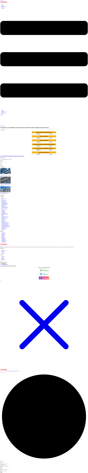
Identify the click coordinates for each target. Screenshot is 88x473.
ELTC (2, 208)
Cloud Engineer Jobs (4, 202)
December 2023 (4, 240)
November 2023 (4, 241)
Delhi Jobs (3, 206)
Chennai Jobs (3, 201)
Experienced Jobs (4, 209)
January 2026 (3, 234)
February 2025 (4, 238)
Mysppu (5, 266)
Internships (3, 8)
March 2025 (3, 237)
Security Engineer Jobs (5, 224)
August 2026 (3, 232)
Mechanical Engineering (5, 216)
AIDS (2, 197)
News (2, 257)
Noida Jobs (3, 219)
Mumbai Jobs (3, 217)
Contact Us (3, 256)
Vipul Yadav (10, 266)
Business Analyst (4, 200)
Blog (2, 199)
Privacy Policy (3, 259)
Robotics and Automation (5, 222)
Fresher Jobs (3, 211)
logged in (5, 159)
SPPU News (3, 227)
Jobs (2, 7)
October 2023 (3, 242)
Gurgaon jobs (3, 212)
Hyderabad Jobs (4, 213)
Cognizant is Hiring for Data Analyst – (4, 193)
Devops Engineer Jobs (5, 207)
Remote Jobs (3, 221)
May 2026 (3, 233)
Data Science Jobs (4, 205)
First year (3, 210)
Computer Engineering (5, 203)
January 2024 (3, 239)
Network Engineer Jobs (5, 218)
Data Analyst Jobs (4, 204)
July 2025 (3, 235)
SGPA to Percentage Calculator (6, 225)
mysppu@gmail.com (5, 264)
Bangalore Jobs (4, 198)
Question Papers (4, 6)
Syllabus (3, 5)
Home (2, 4)
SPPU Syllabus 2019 (4, 228)
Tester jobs (3, 229)
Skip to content (2, 0)
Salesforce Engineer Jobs (5, 223)
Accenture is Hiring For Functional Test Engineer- (5, 184)
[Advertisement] (44, 120)
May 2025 (3, 236)
